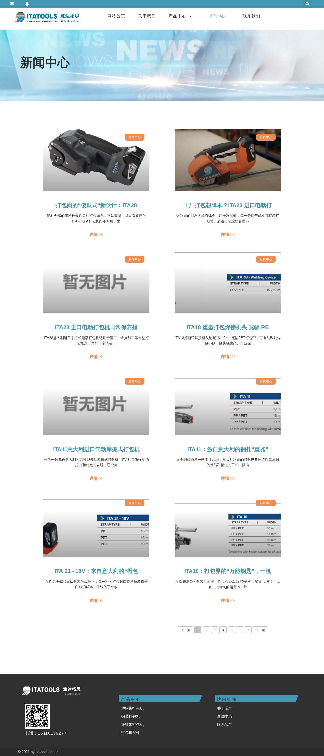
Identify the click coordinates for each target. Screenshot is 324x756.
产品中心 (178, 16)
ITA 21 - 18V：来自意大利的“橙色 (96, 571)
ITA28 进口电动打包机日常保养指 (96, 327)
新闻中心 (217, 16)
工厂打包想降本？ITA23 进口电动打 (228, 205)
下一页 (260, 630)
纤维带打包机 (132, 724)
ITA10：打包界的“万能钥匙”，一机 (227, 571)
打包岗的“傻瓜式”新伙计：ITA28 (96, 205)
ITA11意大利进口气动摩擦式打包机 (96, 449)
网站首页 (117, 16)
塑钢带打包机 (132, 708)
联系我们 (252, 16)
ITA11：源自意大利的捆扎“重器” (227, 449)
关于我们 (147, 16)
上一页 (185, 630)
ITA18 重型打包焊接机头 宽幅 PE (228, 327)
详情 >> (96, 234)
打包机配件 (130, 732)
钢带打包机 (130, 716)
